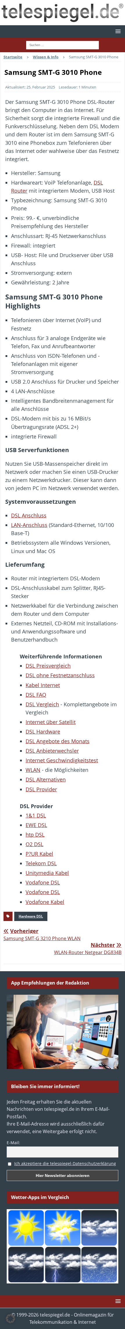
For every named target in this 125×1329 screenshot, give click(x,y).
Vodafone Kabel (45, 901)
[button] (117, 31)
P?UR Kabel (39, 853)
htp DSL (35, 834)
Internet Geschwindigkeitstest (62, 760)
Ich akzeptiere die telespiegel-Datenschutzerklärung (65, 1163)
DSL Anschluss (29, 515)
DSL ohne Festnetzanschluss (60, 675)
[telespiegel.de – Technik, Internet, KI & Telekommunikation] (62, 12)
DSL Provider (41, 789)
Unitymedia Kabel (47, 872)
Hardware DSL (31, 916)
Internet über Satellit (51, 721)
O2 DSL (34, 844)
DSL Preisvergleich (48, 665)
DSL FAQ (36, 694)
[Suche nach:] (62, 44)
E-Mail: (13, 1142)
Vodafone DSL (43, 882)
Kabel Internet (43, 685)
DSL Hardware (43, 731)
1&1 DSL (36, 815)
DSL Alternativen (46, 779)
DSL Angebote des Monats (58, 741)
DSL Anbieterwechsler (52, 750)
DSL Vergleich (42, 704)
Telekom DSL (41, 863)
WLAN (33, 769)
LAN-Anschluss (29, 524)
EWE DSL (36, 824)
